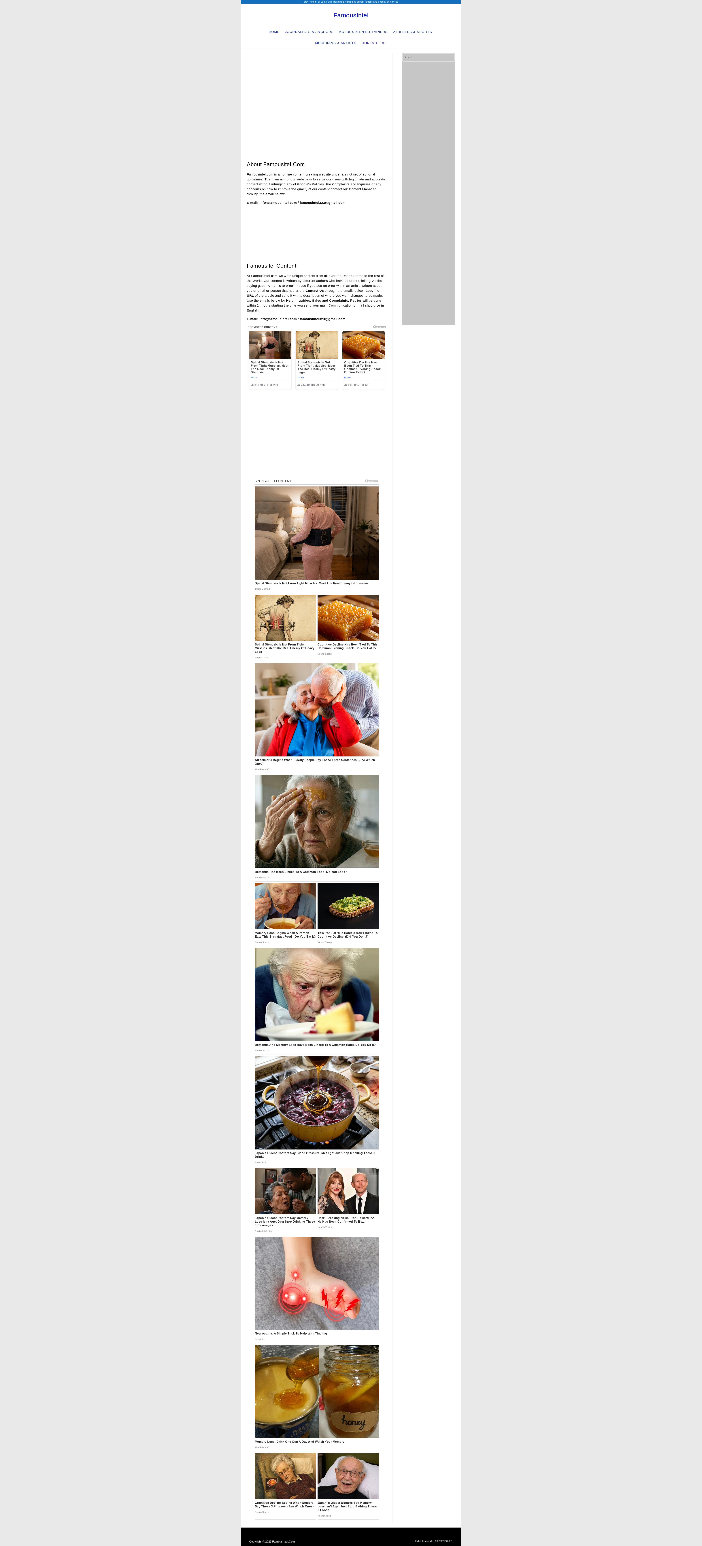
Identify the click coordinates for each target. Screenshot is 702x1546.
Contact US (427, 1541)
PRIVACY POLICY (443, 1541)
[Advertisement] (317, 80)
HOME (417, 1541)
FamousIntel (351, 15)
